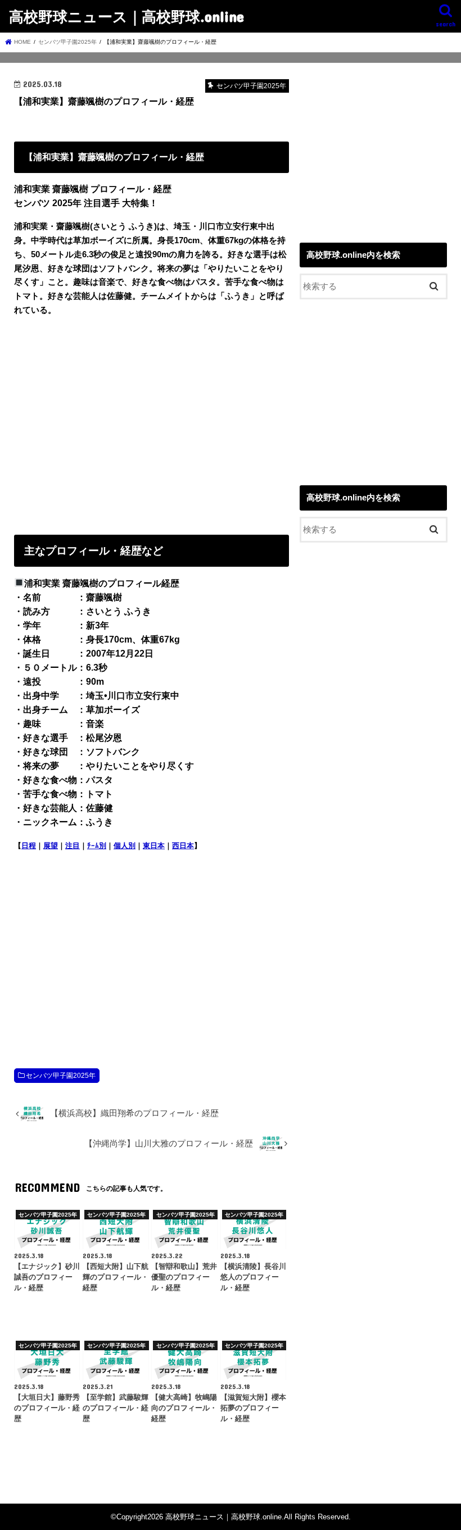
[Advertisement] (151, 423)
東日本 (154, 845)
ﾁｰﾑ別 (96, 845)
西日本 (183, 845)
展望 (50, 845)
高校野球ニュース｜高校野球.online (126, 16)
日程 (28, 845)
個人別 (124, 845)
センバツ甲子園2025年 (61, 1076)
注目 (72, 845)
